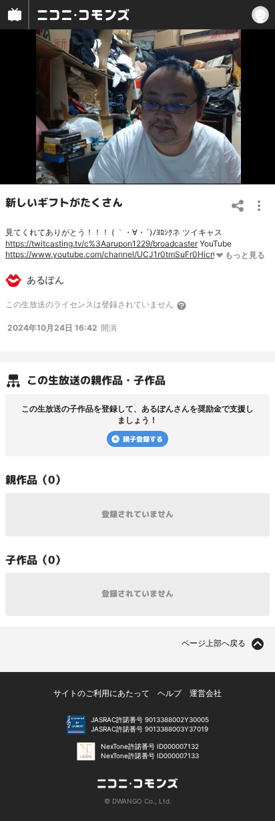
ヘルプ (170, 693)
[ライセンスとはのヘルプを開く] (182, 305)
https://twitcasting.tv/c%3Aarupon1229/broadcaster (101, 243)
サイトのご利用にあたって (101, 693)
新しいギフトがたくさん (64, 202)
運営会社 (206, 693)
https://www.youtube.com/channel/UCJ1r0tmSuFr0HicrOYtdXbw (126, 254)
